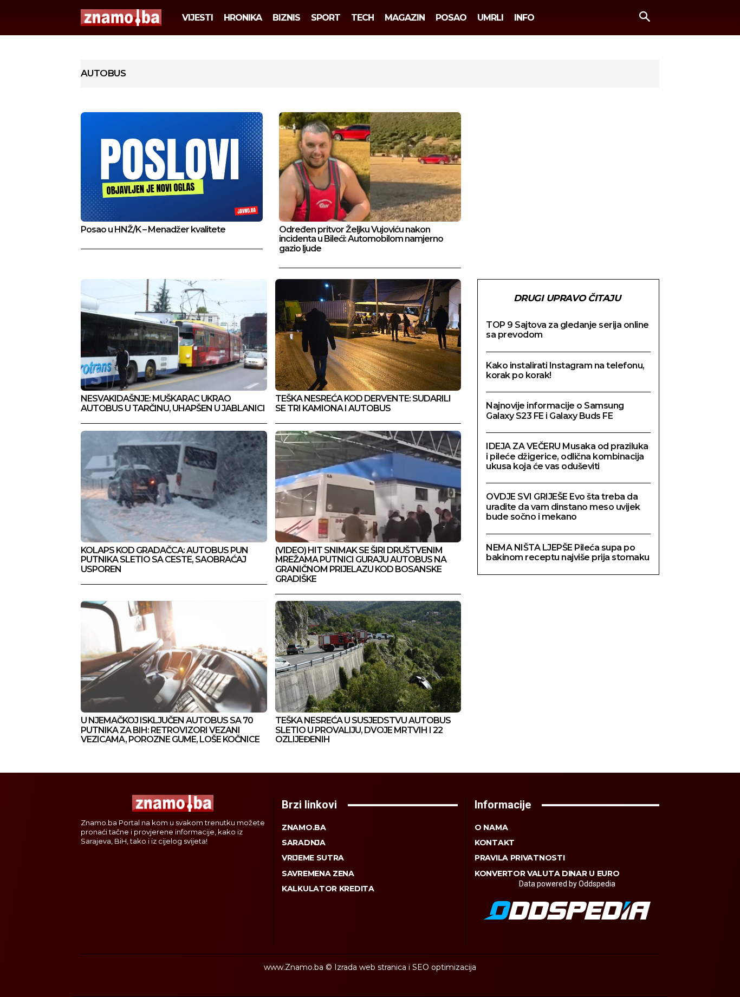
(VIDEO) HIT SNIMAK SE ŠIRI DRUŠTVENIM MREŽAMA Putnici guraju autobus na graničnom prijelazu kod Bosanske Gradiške (360, 564)
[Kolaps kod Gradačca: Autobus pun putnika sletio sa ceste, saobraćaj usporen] (174, 486)
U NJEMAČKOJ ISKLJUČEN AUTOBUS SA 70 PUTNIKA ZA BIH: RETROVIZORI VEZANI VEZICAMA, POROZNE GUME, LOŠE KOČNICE (170, 729)
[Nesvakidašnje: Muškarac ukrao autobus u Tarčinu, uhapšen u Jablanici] (174, 335)
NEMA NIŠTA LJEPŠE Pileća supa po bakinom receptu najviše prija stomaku (568, 552)
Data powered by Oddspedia (567, 883)
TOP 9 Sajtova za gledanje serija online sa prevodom (567, 330)
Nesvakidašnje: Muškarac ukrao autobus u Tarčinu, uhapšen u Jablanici (173, 403)
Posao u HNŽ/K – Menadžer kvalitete (153, 229)
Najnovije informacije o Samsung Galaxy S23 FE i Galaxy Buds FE (555, 410)
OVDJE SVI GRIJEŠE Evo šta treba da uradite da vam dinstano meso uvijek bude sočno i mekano (563, 506)
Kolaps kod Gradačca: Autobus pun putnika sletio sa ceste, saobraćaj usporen (164, 559)
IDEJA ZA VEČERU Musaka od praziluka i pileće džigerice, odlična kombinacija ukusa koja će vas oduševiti (567, 456)
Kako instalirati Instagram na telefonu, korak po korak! (565, 370)
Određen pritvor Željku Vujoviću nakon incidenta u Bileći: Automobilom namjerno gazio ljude (361, 239)
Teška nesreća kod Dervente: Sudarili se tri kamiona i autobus (363, 403)
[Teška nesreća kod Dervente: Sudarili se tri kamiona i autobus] (368, 335)
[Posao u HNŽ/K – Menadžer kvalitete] (172, 167)
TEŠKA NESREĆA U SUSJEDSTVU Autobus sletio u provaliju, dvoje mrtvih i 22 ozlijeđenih (363, 729)
